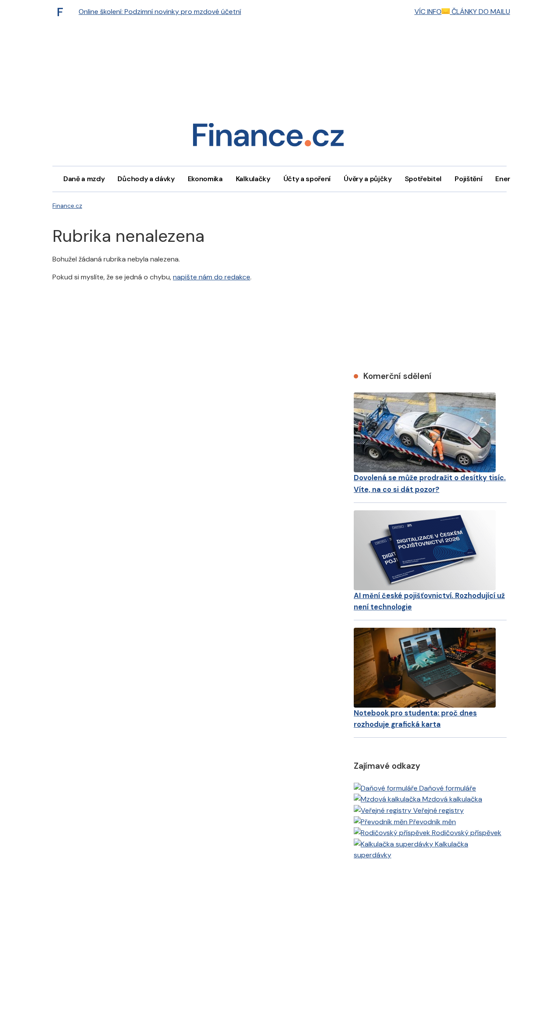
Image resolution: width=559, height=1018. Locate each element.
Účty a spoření (307, 178)
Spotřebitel (423, 178)
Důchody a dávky (145, 178)
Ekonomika (205, 178)
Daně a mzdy (83, 178)
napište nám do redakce (211, 277)
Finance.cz (67, 206)
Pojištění (468, 178)
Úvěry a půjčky (368, 178)
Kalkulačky (253, 178)
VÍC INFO (428, 11)
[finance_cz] (62, 12)
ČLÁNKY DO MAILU (480, 11)
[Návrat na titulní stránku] (268, 138)
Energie (508, 178)
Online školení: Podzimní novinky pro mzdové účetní (160, 11)
